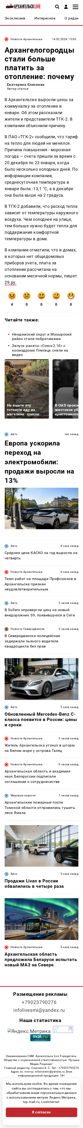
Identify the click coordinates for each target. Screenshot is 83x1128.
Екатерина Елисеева (26, 84)
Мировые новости (23, 795)
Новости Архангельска (26, 39)
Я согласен (41, 1112)
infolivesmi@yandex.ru (39, 1010)
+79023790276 (39, 1002)
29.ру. (10, 282)
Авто (14, 434)
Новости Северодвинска (28, 629)
